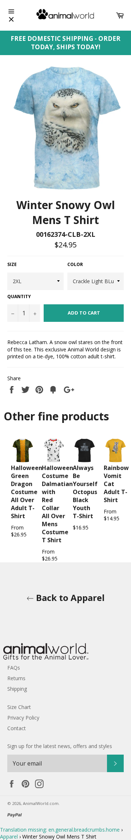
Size (12, 264)
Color (75, 264)
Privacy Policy (23, 717)
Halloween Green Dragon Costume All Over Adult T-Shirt (26, 492)
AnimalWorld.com (41, 803)
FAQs (13, 667)
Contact (16, 728)
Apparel (9, 836)
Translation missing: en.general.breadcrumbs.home (60, 829)
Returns (16, 678)
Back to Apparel (69, 598)
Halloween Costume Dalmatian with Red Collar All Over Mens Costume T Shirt (57, 504)
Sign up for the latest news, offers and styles (59, 746)
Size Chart (19, 707)
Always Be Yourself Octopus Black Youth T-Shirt (85, 492)
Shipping (17, 688)
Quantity (19, 297)
